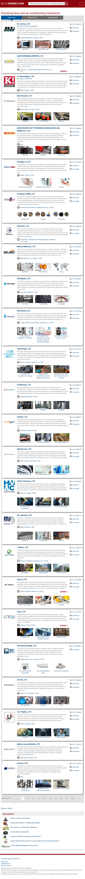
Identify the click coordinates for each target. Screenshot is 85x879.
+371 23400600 (76, 680)
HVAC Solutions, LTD (26, 481)
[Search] (67, 4)
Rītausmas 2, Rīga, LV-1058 (28, 430)
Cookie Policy (6, 863)
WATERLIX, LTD (23, 311)
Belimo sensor (43, 272)
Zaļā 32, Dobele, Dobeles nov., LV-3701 (31, 591)
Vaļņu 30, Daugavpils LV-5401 (29, 292)
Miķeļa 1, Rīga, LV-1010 (27, 175)
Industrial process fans (43, 737)
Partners (61, 121)
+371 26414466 (76, 481)
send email (75, 27)
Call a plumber (25, 705)
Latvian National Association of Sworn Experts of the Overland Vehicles (34, 841)
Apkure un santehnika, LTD (28, 744)
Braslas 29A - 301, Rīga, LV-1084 (29, 109)
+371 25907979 (76, 24)
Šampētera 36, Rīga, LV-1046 (28, 396)
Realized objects (61, 49)
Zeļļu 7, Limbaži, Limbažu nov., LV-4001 (32, 362)
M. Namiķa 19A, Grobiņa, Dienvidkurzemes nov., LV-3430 (37, 207)
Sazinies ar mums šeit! (25, 78)
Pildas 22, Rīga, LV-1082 (27, 724)
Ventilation (25, 540)
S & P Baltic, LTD (24, 712)
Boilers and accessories (43, 187)
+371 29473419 (76, 547)
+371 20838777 (76, 417)
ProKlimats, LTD (24, 385)
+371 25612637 (76, 279)
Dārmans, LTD (23, 226)
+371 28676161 (76, 385)
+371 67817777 (76, 515)
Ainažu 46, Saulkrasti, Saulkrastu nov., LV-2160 (34, 561)
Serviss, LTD (22, 763)
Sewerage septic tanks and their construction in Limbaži (61, 376)
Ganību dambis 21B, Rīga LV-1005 (30, 461)
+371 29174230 (76, 162)
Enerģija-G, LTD (23, 162)
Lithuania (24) (52, 17)
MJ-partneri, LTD (24, 515)
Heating (61, 540)
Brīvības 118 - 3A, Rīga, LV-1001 (29, 693)
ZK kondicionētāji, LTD (26, 646)
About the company (25, 605)
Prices (61, 705)
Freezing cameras (61, 572)
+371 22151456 (76, 311)
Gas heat (25, 304)
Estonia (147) (32, 17)
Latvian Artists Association (19, 832)
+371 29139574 (76, 763)
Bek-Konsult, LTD (24, 96)
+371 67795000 (76, 712)
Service (61, 187)
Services (43, 155)
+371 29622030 (76, 226)
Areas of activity (43, 49)
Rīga (21, 144)
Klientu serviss (61, 737)
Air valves (25, 272)
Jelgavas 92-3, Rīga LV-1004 (28, 757)
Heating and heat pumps (43, 506)
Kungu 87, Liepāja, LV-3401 (28, 493)
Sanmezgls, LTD (24, 349)
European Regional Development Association (25, 836)
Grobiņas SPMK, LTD (26, 194)
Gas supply (61, 304)
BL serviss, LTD (23, 24)
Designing (25, 121)
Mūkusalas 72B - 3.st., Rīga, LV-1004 (31, 258)
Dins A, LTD (22, 579)
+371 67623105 (76, 247)
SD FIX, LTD (22, 680)
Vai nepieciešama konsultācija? (28, 26)
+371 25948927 (76, 646)
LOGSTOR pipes (43, 121)
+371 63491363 (76, 194)
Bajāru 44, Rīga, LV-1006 (27, 527)
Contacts (61, 410)
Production (61, 219)
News (61, 272)
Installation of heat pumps (61, 788)
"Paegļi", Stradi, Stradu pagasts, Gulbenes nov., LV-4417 (37, 322)
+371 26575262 (76, 580)
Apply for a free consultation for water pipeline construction (43, 376)
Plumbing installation (43, 442)
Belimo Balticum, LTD (26, 246)
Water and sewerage (61, 506)
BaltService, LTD (24, 449)
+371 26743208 (76, 449)
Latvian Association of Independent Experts (25, 823)
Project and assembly (25, 187)
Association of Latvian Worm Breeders (23, 827)
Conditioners (43, 540)
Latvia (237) (11, 17)
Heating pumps (43, 572)
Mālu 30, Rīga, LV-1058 (27, 90)
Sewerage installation (61, 442)
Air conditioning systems (43, 474)
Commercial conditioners (61, 671)
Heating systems (61, 474)
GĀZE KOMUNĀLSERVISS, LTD (30, 56)
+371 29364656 (76, 128)
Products (25, 737)
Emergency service (25, 442)
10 (72, 798)
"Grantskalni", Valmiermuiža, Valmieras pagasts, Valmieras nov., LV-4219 (37, 240)
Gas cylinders (43, 304)
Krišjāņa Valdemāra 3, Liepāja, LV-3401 (31, 37)
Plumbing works (61, 637)
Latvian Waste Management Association (24, 845)
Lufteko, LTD (22, 547)
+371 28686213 (76, 76)
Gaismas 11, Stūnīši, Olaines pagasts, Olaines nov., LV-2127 (36, 70)
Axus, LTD (21, 612)
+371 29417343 (76, 612)
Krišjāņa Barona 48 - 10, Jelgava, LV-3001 (32, 659)
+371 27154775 (76, 744)
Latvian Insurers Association (20, 818)
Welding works (25, 637)
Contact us (61, 155)
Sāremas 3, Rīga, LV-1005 (27, 625)
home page (75, 31)
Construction (25, 219)
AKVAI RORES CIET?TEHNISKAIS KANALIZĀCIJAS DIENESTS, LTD (38, 129)
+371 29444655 (76, 56)
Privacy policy (6, 865)
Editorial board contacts (10, 858)
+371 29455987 (76, 96)
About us (25, 49)
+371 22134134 (76, 349)
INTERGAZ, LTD (23, 278)
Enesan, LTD (22, 417)
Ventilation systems (25, 474)
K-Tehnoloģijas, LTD (25, 76)
